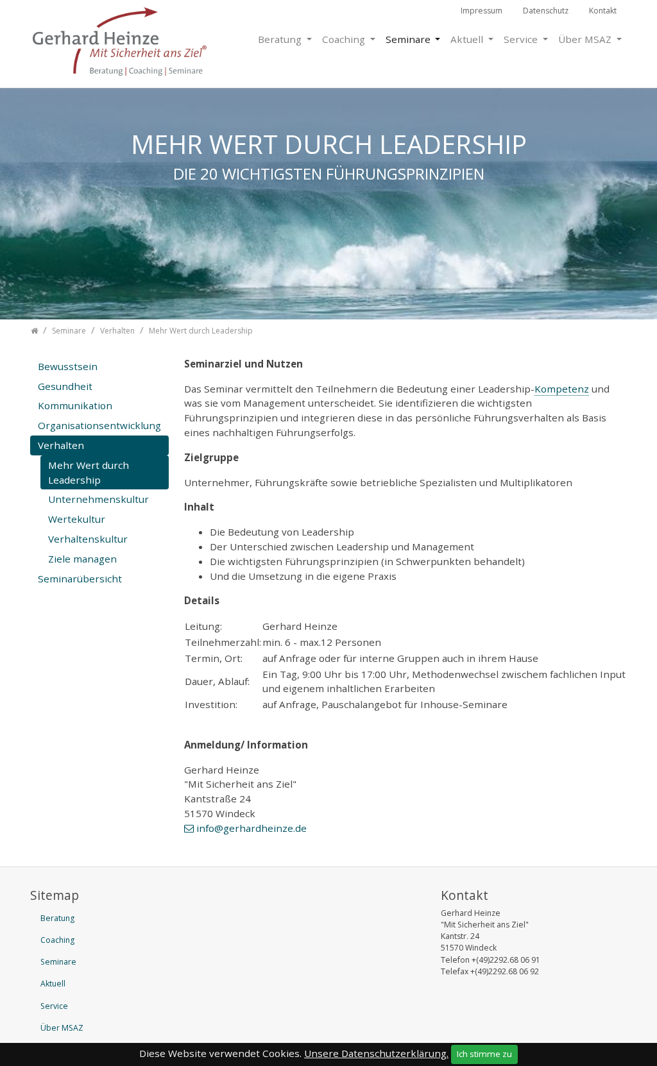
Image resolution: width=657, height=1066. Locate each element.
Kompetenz (561, 388)
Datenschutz (545, 10)
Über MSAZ (586, 39)
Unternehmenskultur (98, 499)
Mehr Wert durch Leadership (88, 472)
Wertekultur (76, 518)
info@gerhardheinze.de (251, 828)
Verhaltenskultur (88, 538)
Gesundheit (65, 386)
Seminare (409, 39)
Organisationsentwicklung (99, 425)
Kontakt (603, 10)
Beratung (281, 39)
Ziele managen (82, 558)
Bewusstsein (68, 366)
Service (522, 39)
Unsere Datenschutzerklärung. (376, 1053)
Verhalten (61, 445)
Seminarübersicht (80, 578)
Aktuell (468, 39)
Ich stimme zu (484, 1054)
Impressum (481, 10)
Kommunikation (75, 405)
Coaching (345, 39)
